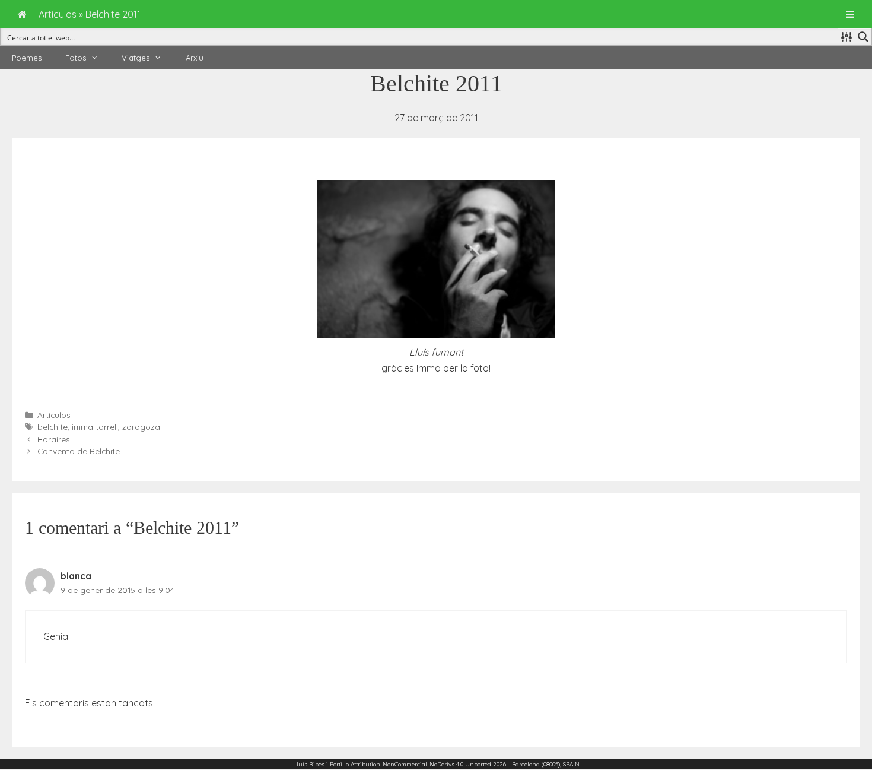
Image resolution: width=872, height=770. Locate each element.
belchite (52, 427)
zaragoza (141, 427)
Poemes (27, 57)
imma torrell (95, 427)
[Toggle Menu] (850, 14)
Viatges (135, 57)
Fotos (75, 57)
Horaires (53, 439)
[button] (98, 57)
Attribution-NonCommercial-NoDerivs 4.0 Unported (421, 764)
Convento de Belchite (78, 451)
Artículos (54, 415)
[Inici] (22, 14)
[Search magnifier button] (863, 36)
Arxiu (194, 57)
